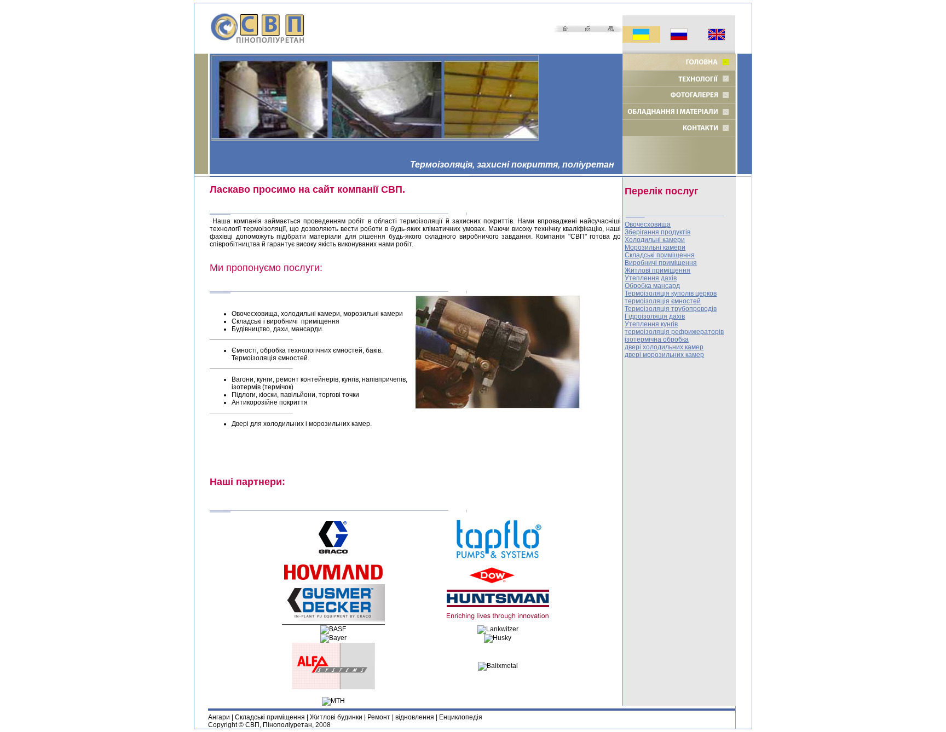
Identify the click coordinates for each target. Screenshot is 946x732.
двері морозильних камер (664, 355)
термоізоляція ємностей (663, 301)
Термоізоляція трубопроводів (671, 309)
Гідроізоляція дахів (655, 316)
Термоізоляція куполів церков (671, 293)
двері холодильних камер (664, 347)
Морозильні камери (655, 247)
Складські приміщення (660, 255)
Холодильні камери (655, 240)
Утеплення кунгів (651, 324)
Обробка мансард (652, 286)
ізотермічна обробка (657, 339)
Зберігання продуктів (657, 232)
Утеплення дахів (651, 278)
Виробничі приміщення (661, 263)
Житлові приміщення (657, 270)
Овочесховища (648, 224)
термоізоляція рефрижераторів (674, 332)
